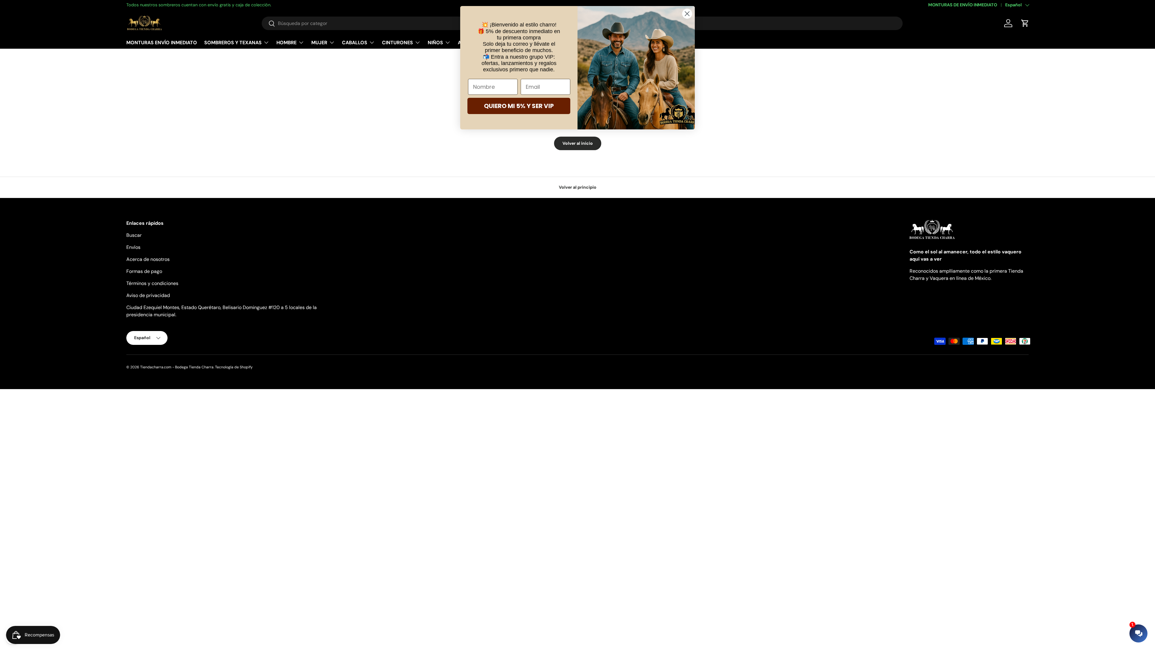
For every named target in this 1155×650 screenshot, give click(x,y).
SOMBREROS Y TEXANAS (233, 42)
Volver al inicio (577, 143)
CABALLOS (354, 42)
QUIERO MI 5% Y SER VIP (519, 106)
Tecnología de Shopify (234, 367)
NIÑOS (435, 42)
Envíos (133, 247)
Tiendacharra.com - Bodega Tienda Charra (177, 367)
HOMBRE (286, 42)
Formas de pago (144, 271)
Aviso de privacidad (148, 295)
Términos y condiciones (152, 283)
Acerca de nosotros (148, 259)
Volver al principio (577, 187)
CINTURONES (397, 42)
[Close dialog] (687, 13)
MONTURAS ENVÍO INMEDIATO (161, 42)
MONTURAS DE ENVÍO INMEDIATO (962, 5)
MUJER (319, 42)
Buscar (134, 235)
